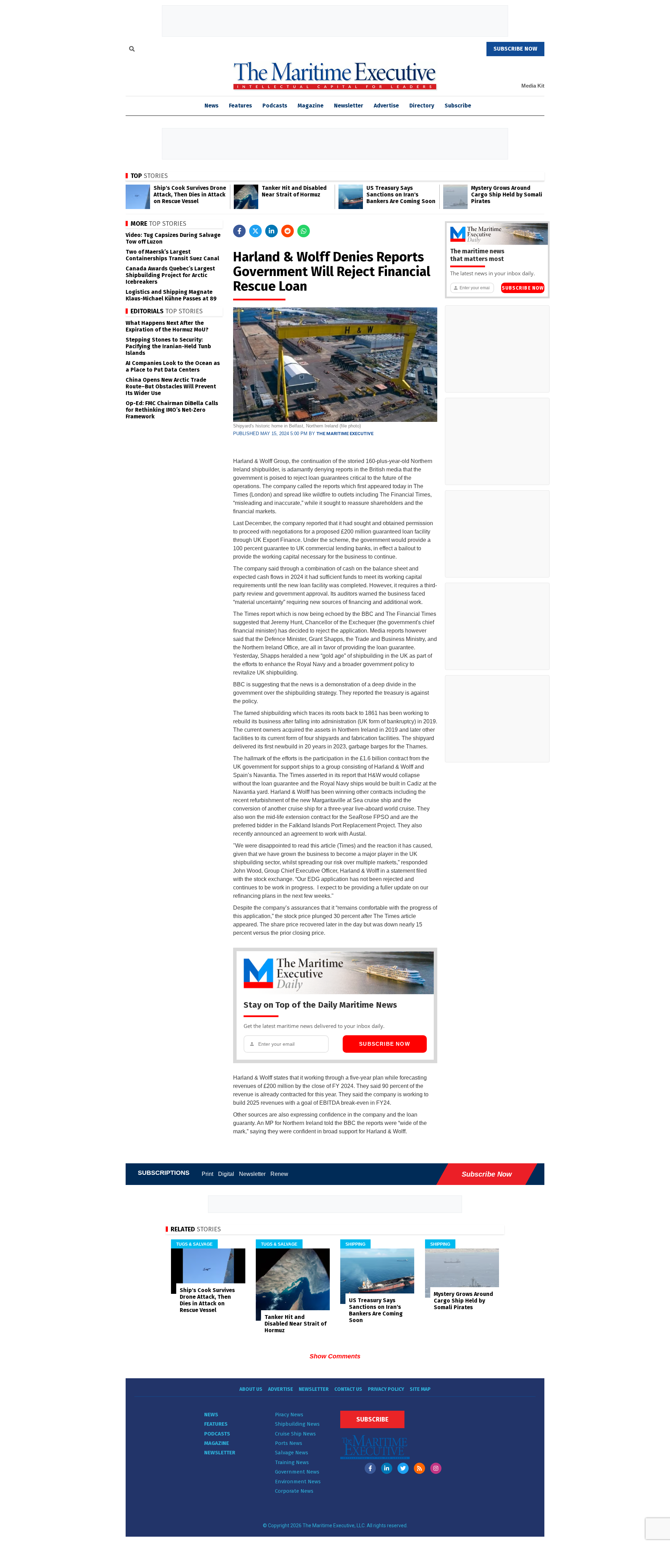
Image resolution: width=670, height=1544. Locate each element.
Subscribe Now (384, 1044)
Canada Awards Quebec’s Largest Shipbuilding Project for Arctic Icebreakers (170, 275)
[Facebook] (370, 1468)
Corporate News (294, 1491)
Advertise (386, 105)
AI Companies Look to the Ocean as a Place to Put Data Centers (173, 366)
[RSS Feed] (419, 1468)
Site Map (420, 1389)
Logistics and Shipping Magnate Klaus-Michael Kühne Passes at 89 (171, 295)
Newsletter (348, 105)
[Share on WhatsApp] (303, 231)
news (211, 105)
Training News (292, 1462)
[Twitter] (403, 1468)
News (211, 1414)
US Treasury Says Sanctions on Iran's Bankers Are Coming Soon (401, 194)
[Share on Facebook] (239, 231)
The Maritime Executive (345, 433)
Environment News (298, 1481)
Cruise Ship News (295, 1434)
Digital (226, 1174)
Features (240, 105)
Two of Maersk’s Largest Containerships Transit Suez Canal (172, 255)
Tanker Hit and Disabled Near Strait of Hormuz (294, 191)
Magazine (310, 105)
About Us (250, 1389)
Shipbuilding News (297, 1424)
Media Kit (532, 86)
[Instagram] (435, 1468)
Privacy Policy (386, 1389)
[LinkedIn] (386, 1468)
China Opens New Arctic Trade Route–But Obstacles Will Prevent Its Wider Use (171, 386)
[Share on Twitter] (255, 231)
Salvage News (291, 1452)
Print (207, 1174)
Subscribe (458, 105)
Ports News (288, 1443)
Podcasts (274, 105)
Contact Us (348, 1389)
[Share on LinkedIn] (271, 231)
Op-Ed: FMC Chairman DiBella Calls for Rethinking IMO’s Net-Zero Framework (172, 410)
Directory (421, 105)
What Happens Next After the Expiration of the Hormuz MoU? (167, 326)
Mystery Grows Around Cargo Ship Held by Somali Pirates (506, 194)
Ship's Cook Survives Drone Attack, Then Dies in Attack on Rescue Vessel (190, 194)
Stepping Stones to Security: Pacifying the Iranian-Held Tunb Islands (168, 346)
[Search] (132, 50)
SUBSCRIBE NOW (515, 48)
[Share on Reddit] (287, 231)
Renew (279, 1174)
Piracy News (289, 1414)
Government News (297, 1472)
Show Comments (335, 1356)
